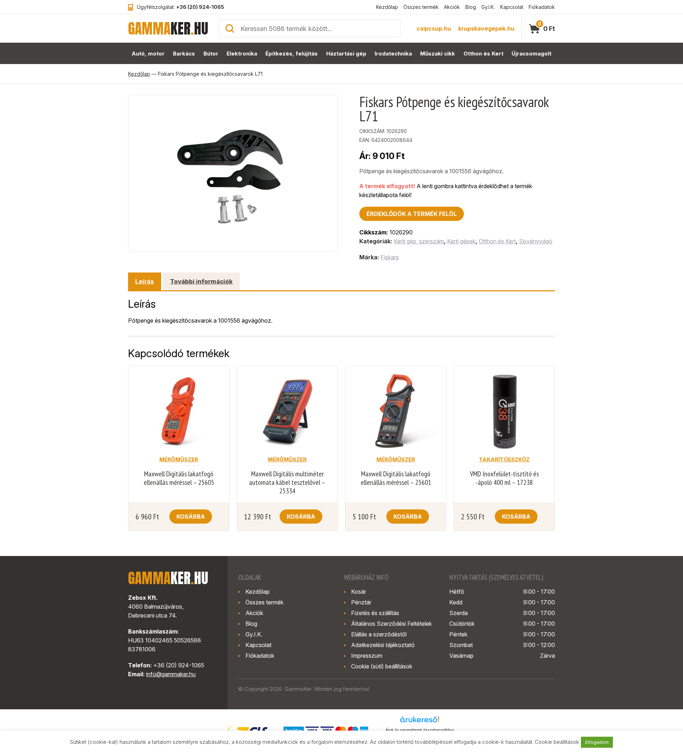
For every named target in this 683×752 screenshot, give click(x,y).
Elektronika (242, 53)
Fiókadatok (542, 7)
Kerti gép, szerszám (419, 241)
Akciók (452, 7)
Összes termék (421, 7)
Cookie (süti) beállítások (381, 666)
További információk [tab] (201, 281)
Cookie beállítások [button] (557, 741)
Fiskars (390, 257)
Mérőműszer (178, 459)
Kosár (358, 591)
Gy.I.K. (488, 7)
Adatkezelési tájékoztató (383, 644)
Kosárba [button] (190, 516)
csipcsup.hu (434, 28)
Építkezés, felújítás (291, 53)
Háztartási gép (346, 53)
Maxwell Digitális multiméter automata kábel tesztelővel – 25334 (287, 482)
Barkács (184, 53)
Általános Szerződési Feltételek (391, 623)
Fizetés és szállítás (375, 612)
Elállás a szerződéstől (379, 634)
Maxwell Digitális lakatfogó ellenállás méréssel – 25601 (396, 478)
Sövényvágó (535, 241)
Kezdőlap (387, 7)
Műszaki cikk (437, 53)
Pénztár (361, 602)
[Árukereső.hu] (419, 721)
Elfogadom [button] (597, 742)
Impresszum (366, 655)
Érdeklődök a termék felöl (411, 213)
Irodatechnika (393, 53)
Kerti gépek (461, 241)
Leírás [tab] (144, 281)
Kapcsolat (511, 7)
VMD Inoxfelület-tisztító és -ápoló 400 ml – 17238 (504, 478)
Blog (470, 7)
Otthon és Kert (483, 53)
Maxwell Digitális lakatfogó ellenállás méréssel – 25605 (179, 478)
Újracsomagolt (531, 53)
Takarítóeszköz (504, 459)
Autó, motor (148, 53)
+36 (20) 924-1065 (200, 7)
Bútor (210, 53)
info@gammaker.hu (171, 674)
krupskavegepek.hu (486, 28)
